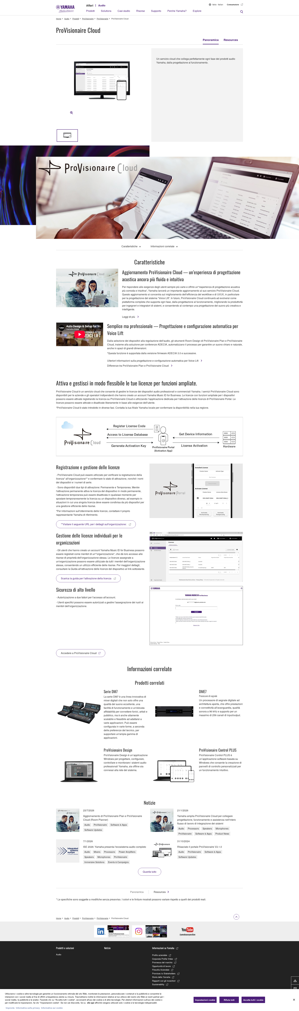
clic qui (90, 1002)
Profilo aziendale (159, 955)
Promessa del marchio (162, 962)
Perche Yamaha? (177, 11)
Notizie (107, 948)
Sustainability (158, 984)
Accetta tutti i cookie (253, 999)
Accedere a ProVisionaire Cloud (79, 653)
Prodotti (90, 11)
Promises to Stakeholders (164, 973)
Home (58, 18)
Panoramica (211, 40)
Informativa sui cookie (52, 1007)
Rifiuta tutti (229, 999)
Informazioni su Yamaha (163, 948)
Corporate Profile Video (162, 958)
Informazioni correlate (162, 246)
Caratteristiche (129, 246)
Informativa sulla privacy (28, 1007)
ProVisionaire (88, 18)
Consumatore (233, 4)
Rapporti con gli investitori (164, 980)
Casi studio (124, 11)
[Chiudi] (294, 999)
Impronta (10, 1007)
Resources (231, 40)
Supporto (156, 11)
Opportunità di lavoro (161, 966)
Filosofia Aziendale (160, 969)
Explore (197, 11)
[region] (149, 1000)
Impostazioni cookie (205, 999)
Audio (101, 5)
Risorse (140, 11)
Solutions (106, 11)
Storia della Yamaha (161, 977)
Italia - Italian (217, 4)
